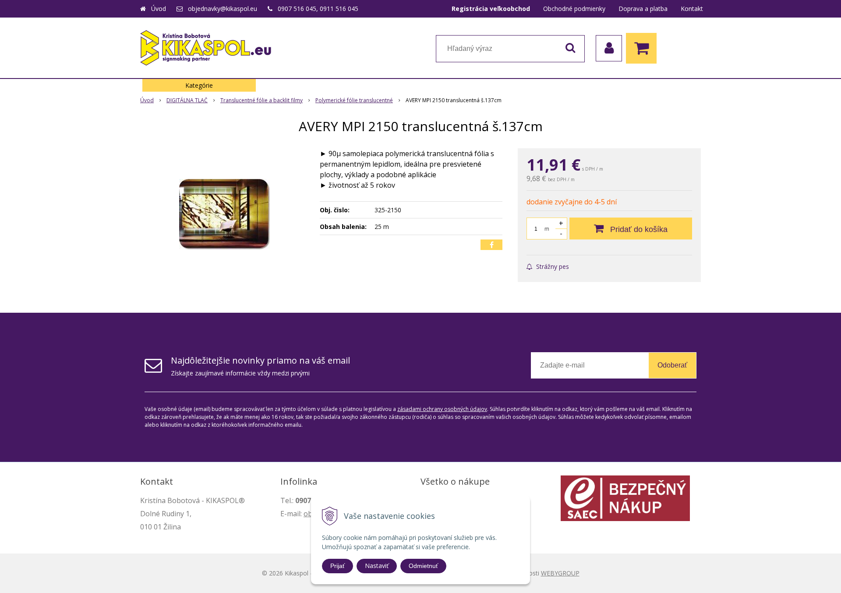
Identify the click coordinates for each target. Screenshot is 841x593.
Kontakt (692, 8)
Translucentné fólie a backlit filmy (261, 100)
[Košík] (643, 48)
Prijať (337, 565)
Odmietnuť (423, 565)
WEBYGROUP (560, 573)
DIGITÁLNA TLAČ (187, 100)
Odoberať (672, 365)
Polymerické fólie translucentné (354, 100)
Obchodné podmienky (574, 8)
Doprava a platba (643, 8)
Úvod (158, 8)
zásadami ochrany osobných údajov (442, 409)
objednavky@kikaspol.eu (222, 8)
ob (308, 513)
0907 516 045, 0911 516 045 (318, 8)
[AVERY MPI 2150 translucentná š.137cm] (224, 214)
